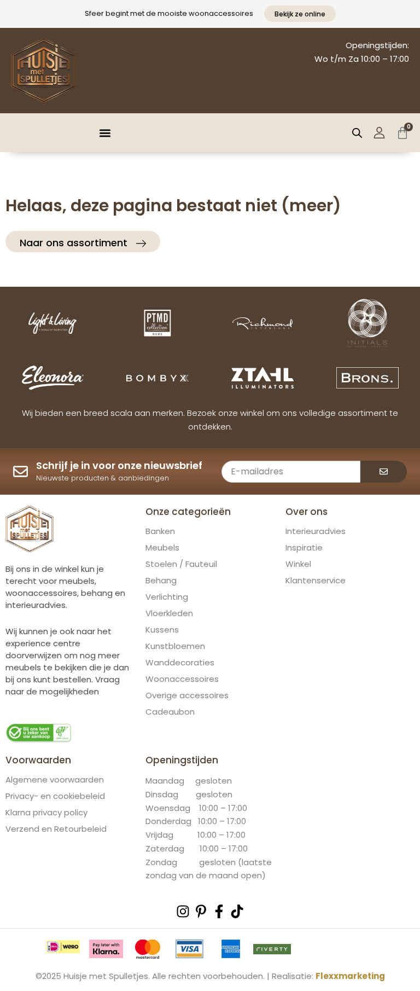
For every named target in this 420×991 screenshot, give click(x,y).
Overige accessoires (187, 695)
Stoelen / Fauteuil (181, 564)
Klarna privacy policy (46, 812)
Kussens (162, 629)
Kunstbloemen (175, 646)
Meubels (162, 547)
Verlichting (166, 597)
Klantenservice (315, 580)
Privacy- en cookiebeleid (55, 796)
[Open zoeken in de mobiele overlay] (357, 132)
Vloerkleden (169, 613)
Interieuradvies (315, 531)
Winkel (298, 564)
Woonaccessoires (182, 679)
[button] (105, 133)
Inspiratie (304, 547)
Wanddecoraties (179, 662)
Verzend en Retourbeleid (56, 829)
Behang (161, 580)
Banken (160, 531)
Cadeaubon (170, 711)
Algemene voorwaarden (54, 779)
